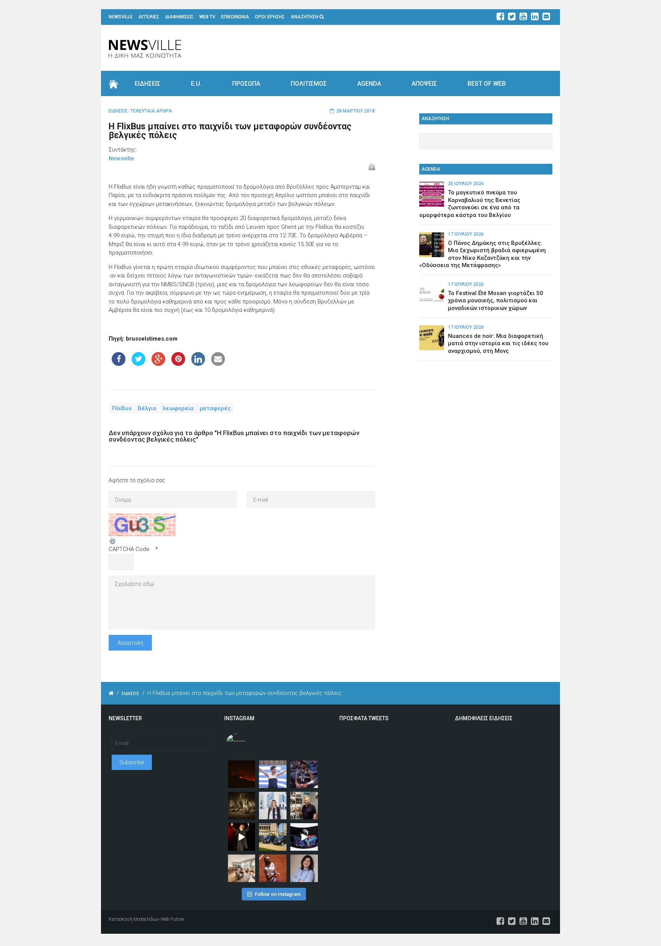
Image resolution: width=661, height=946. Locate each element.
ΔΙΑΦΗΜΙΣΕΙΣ (179, 17)
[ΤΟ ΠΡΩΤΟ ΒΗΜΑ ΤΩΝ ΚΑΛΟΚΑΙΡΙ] (273, 837)
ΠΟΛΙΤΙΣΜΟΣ (309, 83)
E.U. (196, 83)
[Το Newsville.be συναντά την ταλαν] (273, 805)
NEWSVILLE (121, 17)
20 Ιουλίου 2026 (466, 183)
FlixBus (122, 408)
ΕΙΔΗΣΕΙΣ (147, 83)
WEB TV (207, 17)
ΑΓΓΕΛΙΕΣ (148, 17)
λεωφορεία (178, 408)
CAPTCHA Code (129, 549)
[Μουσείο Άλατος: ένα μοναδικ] (304, 805)
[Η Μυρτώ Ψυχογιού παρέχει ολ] (304, 868)
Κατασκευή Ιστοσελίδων (134, 919)
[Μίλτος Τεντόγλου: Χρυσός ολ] (273, 774)
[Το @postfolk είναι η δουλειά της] (304, 837)
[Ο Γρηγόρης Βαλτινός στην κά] (242, 837)
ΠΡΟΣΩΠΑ (246, 83)
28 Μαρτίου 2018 (355, 111)
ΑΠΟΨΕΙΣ (424, 83)
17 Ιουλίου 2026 (466, 234)
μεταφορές (215, 408)
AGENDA (369, 83)
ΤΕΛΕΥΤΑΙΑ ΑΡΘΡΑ (151, 111)
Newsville (121, 158)
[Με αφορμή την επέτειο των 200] (242, 805)
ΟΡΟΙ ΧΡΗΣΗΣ (270, 17)
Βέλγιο (147, 408)
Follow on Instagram (278, 894)
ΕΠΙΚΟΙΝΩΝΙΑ (235, 17)
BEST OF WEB (486, 83)
